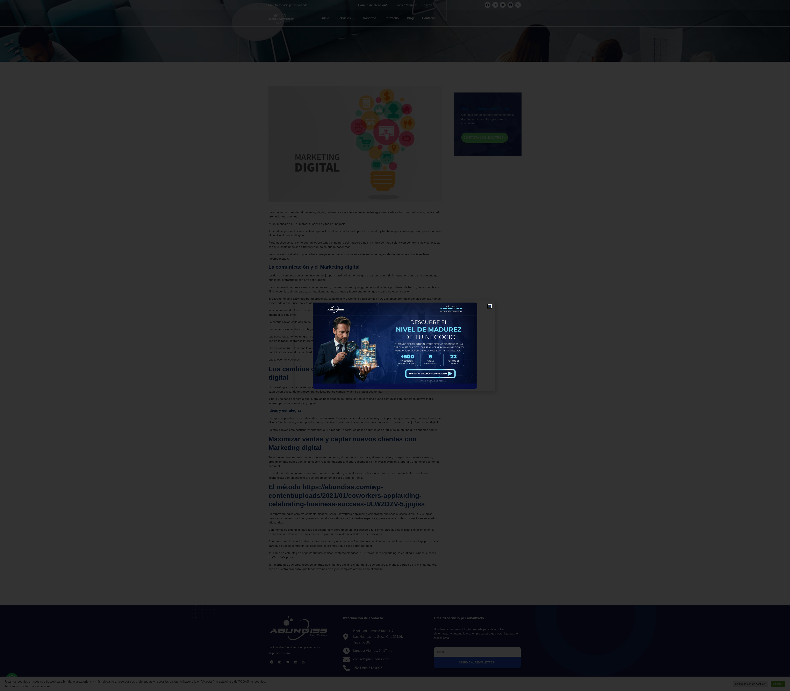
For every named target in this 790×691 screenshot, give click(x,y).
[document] (395, 345)
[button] (489, 306)
